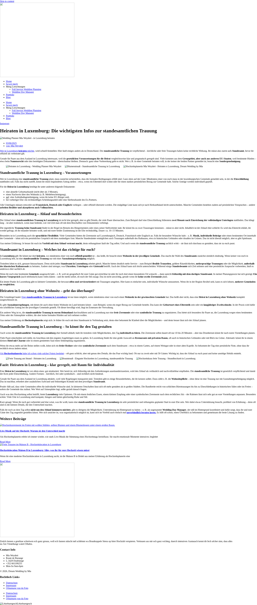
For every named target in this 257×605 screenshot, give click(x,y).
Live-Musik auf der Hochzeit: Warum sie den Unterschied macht (32, 431)
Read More (5, 442)
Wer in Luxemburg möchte (17, 151)
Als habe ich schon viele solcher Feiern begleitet (32, 353)
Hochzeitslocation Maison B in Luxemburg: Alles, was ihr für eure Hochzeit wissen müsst (44, 450)
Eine (44, 297)
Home (9, 81)
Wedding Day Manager (23, 92)
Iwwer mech (12, 84)
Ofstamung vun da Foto (17, 588)
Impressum (11, 585)
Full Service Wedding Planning (26, 89)
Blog (8, 97)
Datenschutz (12, 583)
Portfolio (10, 94)
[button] (128, 603)
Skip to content (7, 1)
